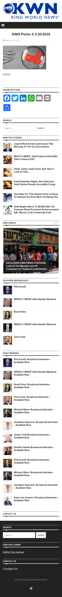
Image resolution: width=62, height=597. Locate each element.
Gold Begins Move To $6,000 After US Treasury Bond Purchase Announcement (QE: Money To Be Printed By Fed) (36, 209)
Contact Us (10, 569)
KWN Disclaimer (14, 552)
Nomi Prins (20, 312)
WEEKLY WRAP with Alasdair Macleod (35, 299)
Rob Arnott (20, 286)
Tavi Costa (19, 337)
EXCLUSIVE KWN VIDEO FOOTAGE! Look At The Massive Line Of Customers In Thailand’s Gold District (26, 266)
